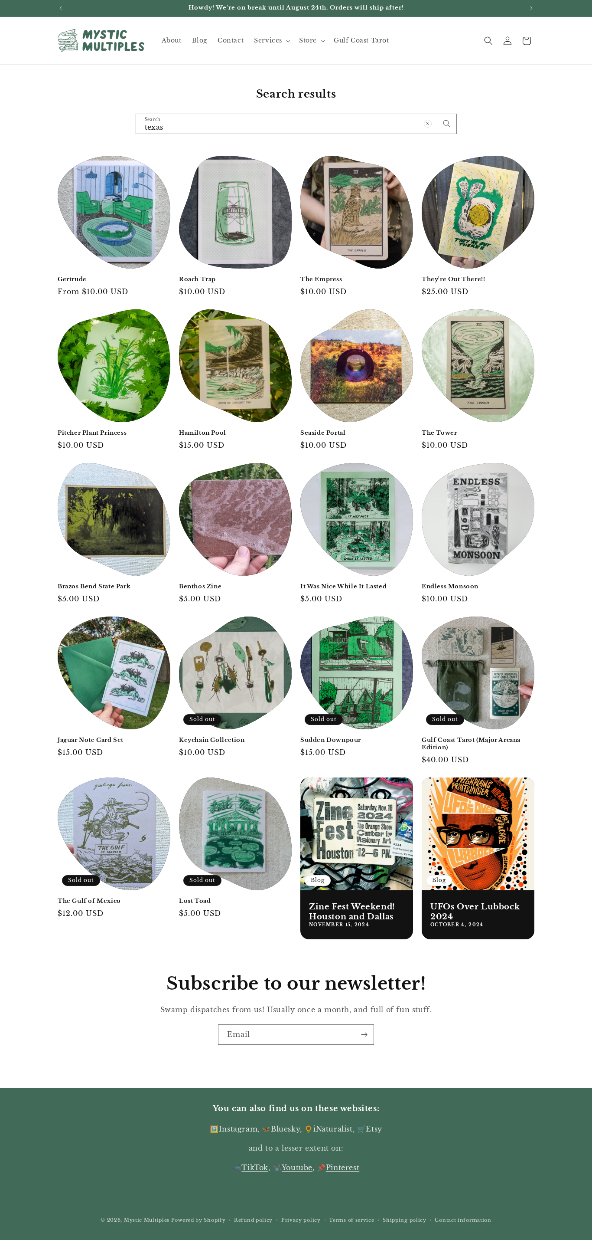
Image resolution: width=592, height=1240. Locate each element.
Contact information (463, 1220)
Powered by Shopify (198, 1220)
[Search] (446, 123)
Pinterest (342, 1167)
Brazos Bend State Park (94, 586)
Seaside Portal (322, 433)
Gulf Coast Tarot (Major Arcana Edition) (471, 744)
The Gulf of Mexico (89, 901)
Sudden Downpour (330, 740)
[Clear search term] (427, 123)
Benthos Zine (200, 586)
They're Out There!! (453, 279)
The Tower (439, 433)
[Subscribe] (364, 1034)
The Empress (321, 279)
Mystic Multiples (146, 1220)
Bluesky (285, 1129)
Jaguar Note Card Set (91, 740)
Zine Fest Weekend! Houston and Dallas (352, 912)
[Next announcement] (531, 8)
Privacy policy (301, 1220)
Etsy (374, 1129)
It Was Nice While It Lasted (343, 586)
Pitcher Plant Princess (92, 433)
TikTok (254, 1167)
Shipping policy (404, 1220)
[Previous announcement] (60, 8)
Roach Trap (197, 279)
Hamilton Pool (202, 433)
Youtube (297, 1167)
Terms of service (351, 1220)
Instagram (238, 1129)
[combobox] (296, 124)
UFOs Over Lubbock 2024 (475, 912)
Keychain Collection (211, 740)
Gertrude (72, 279)
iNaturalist (333, 1129)
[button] (271, 40)
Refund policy (253, 1220)
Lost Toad (195, 901)
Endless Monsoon (450, 586)
